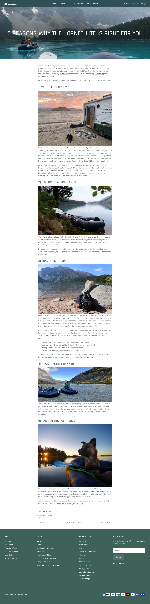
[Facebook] (114, 563)
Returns (81, 558)
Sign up (118, 557)
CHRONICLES (64, 3)
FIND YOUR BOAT (92, 3)
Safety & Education (43, 562)
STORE (54, 3)
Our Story (40, 541)
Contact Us (83, 541)
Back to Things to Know (75, 523)
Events (39, 544)
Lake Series (9, 555)
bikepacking (64, 74)
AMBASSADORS (78, 3)
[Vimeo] (123, 563)
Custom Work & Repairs (87, 551)
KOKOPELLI (13, 594)
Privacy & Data (84, 569)
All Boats (8, 541)
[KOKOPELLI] (10, 3)
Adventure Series (11, 548)
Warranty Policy (84, 562)
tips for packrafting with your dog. (71, 503)
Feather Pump (59, 326)
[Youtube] (120, 563)
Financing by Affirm (44, 555)
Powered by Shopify (22, 594)
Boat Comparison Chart (45, 548)
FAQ (80, 548)
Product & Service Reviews (46, 558)
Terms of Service (85, 565)
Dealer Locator (42, 551)
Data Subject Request (86, 572)
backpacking (99, 74)
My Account (83, 544)
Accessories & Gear (12, 558)
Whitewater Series (11, 551)
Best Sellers (9, 544)
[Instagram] (117, 563)
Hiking (43, 517)
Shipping (82, 555)
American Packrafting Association (49, 565)
